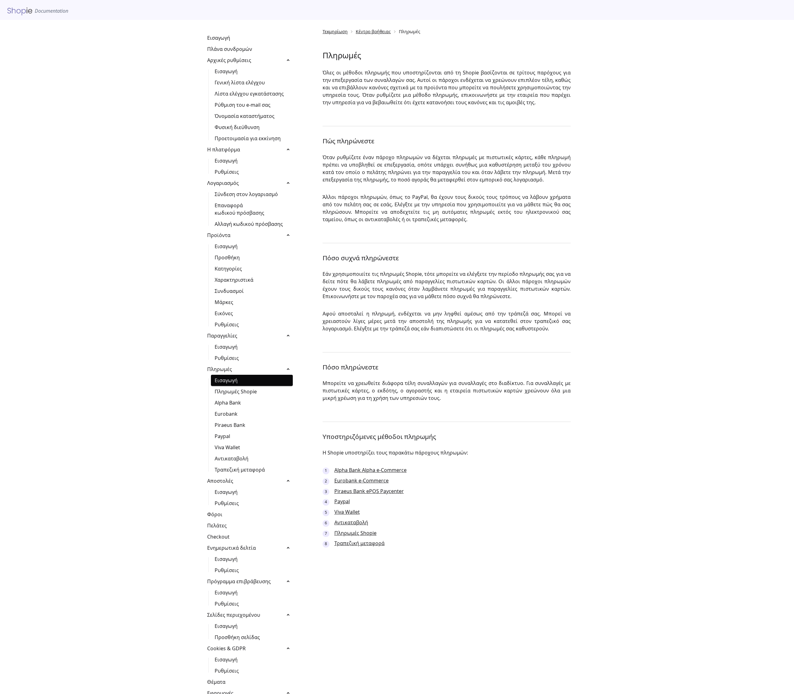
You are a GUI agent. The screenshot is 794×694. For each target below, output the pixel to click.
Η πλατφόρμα (223, 149)
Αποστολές (220, 480)
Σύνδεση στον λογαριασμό (246, 194)
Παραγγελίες (222, 335)
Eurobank (226, 413)
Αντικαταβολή (351, 522)
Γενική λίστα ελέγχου (240, 82)
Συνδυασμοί (229, 291)
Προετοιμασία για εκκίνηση (248, 138)
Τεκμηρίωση (335, 31)
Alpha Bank (228, 402)
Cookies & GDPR (226, 648)
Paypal (342, 501)
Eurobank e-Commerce (361, 480)
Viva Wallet (347, 511)
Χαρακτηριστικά (234, 279)
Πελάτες (217, 525)
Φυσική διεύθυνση (237, 127)
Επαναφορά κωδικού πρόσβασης (239, 209)
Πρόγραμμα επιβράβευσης (239, 581)
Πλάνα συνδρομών (229, 49)
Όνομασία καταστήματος (244, 116)
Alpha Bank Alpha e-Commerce (370, 470)
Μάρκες (224, 302)
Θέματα (216, 681)
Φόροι (214, 514)
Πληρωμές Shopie (355, 533)
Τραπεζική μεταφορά (359, 543)
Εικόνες (224, 313)
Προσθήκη (227, 257)
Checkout (218, 536)
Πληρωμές (219, 369)
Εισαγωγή (218, 37)
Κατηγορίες (228, 268)
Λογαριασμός (223, 183)
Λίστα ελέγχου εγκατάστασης (249, 93)
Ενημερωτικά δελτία (231, 547)
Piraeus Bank (230, 425)
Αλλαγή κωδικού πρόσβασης (249, 224)
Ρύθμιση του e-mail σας (242, 104)
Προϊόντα (218, 235)
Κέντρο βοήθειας (373, 31)
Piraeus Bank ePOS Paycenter (369, 491)
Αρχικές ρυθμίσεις (229, 60)
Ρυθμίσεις (227, 171)
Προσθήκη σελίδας (237, 637)
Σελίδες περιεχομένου (233, 614)
